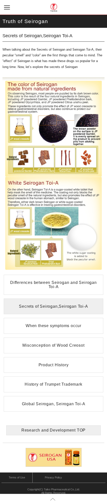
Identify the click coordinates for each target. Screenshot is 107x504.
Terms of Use (17, 477)
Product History (54, 365)
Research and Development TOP (53, 430)
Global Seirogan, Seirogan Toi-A (53, 404)
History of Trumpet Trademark (53, 384)
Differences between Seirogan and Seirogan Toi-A (53, 284)
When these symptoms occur (53, 326)
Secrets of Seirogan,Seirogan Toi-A (53, 306)
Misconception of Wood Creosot (53, 345)
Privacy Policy (53, 477)
